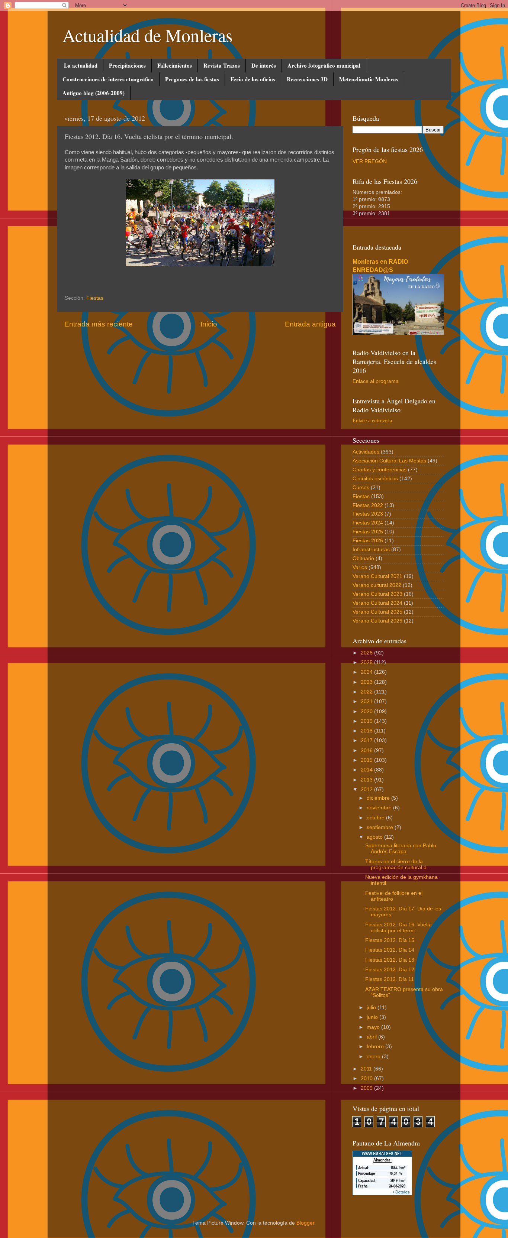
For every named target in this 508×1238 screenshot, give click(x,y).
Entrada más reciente (98, 324)
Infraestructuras (371, 549)
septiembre (381, 827)
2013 (367, 780)
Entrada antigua (310, 324)
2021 (367, 701)
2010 (367, 1078)
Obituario (363, 558)
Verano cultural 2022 (377, 585)
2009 (367, 1088)
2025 (367, 662)
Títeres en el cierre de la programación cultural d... (398, 864)
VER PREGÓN (370, 161)
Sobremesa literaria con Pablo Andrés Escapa (400, 848)
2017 (367, 740)
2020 (367, 711)
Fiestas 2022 (368, 505)
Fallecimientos (174, 65)
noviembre (380, 807)
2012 (367, 789)
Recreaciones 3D (307, 79)
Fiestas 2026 (368, 540)
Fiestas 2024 (368, 523)
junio (373, 1017)
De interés (263, 65)
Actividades (366, 452)
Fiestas (94, 298)
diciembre (379, 798)
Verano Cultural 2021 (377, 576)
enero (374, 1056)
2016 (367, 750)
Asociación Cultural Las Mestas (389, 461)
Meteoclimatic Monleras (368, 79)
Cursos (361, 487)
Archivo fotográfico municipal (323, 65)
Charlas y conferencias (379, 469)
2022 (367, 692)
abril (372, 1037)
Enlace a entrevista (372, 420)
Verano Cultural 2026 (377, 621)
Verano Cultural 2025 (377, 612)
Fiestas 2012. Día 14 (389, 950)
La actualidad (80, 65)
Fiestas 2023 (368, 514)
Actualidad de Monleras (147, 35)
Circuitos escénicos (375, 478)
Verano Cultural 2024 (377, 603)
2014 (367, 770)
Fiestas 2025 (368, 531)
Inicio (208, 324)
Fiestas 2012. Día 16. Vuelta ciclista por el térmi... (398, 927)
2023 (367, 682)
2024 (367, 672)
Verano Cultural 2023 (377, 594)
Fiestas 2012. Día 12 (389, 969)
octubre (376, 818)
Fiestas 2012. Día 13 (389, 960)
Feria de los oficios (253, 79)
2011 (367, 1069)
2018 (367, 731)
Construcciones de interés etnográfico (108, 79)
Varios (360, 567)
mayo (374, 1027)
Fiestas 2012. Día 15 (389, 940)
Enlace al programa (376, 381)
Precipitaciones (127, 65)
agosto (375, 837)
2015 (367, 760)
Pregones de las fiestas (192, 79)
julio (372, 1007)
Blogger (305, 1223)
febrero (376, 1046)
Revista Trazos (221, 65)
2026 (367, 653)
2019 (367, 721)
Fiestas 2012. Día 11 (389, 979)
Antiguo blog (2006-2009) (93, 93)
